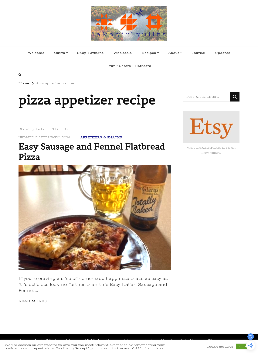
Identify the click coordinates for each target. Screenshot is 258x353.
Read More (31, 301)
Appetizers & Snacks (101, 137)
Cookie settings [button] (220, 346)
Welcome (36, 52)
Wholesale (123, 52)
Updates (222, 52)
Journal (198, 52)
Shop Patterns (90, 52)
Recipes (149, 52)
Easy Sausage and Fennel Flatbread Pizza (92, 151)
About (173, 52)
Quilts (59, 52)
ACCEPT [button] (244, 346)
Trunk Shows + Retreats (129, 65)
